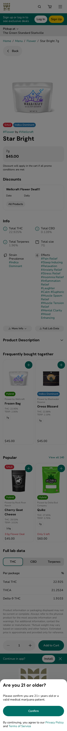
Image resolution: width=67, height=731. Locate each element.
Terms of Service (20, 726)
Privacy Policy (54, 722)
